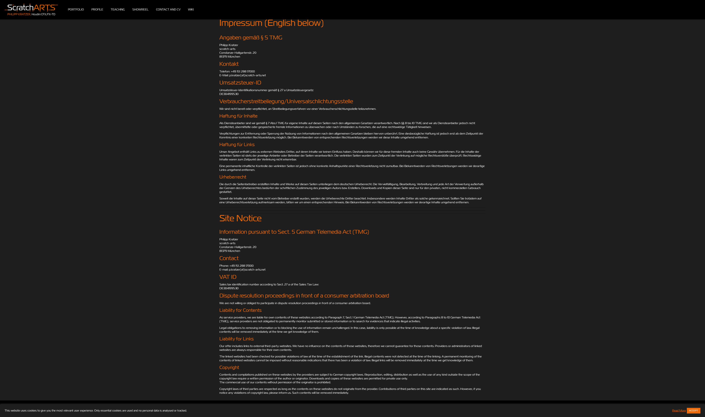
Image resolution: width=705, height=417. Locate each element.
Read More (679, 410)
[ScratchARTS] (31, 9)
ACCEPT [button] (693, 410)
